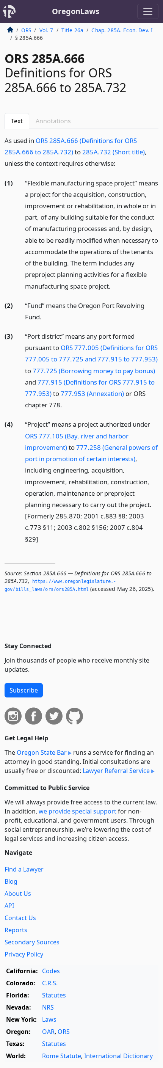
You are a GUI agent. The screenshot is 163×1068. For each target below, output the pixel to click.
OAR (48, 1031)
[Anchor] (120, 163)
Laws (49, 1019)
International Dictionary (118, 1056)
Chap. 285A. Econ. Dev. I (122, 30)
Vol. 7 (46, 30)
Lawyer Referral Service (116, 770)
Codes (51, 971)
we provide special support (77, 811)
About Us (18, 893)
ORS (26, 30)
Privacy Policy (24, 954)
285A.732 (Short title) (113, 152)
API (9, 906)
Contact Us (20, 918)
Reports (16, 930)
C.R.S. (50, 983)
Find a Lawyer (24, 869)
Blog (11, 881)
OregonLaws (75, 11)
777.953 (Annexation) (92, 393)
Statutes (54, 995)
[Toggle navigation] (147, 11)
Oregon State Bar (42, 752)
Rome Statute (61, 1056)
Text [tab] (17, 121)
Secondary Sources (32, 942)
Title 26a (72, 30)
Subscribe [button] (23, 690)
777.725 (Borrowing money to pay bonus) (94, 370)
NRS (48, 1007)
